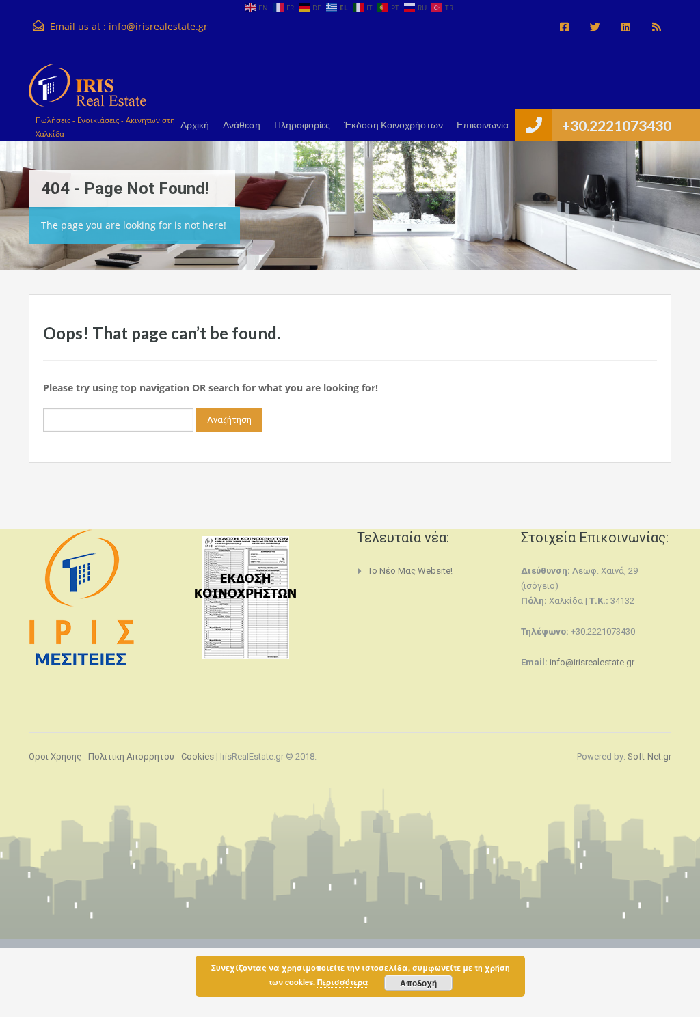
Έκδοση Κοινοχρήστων (393, 124)
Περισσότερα (342, 982)
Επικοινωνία (483, 124)
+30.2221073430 (616, 125)
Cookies (197, 756)
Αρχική (194, 124)
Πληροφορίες (302, 124)
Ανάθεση (241, 124)
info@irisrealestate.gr (158, 26)
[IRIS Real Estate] (87, 92)
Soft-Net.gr (649, 756)
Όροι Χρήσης (55, 756)
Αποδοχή (418, 983)
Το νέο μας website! (410, 571)
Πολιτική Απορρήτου (131, 756)
